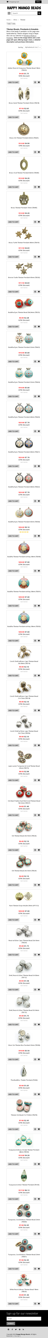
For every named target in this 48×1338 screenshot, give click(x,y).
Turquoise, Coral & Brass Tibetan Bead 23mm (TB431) (24, 1255)
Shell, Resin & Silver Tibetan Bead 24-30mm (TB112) (24, 976)
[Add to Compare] (35, 82)
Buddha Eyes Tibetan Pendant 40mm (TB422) (24, 487)
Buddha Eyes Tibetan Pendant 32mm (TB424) (24, 382)
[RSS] (23, 1329)
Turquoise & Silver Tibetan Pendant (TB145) (24, 1185)
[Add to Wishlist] (38, 82)
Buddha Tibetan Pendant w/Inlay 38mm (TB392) (24, 626)
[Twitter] (16, 1329)
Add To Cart (14, 82)
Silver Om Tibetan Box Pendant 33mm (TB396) (24, 1045)
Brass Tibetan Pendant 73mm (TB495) (24, 208)
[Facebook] (12, 1329)
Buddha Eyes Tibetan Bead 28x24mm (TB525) (24, 312)
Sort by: (20, 47)
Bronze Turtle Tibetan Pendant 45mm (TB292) (24, 277)
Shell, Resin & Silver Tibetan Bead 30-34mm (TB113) (24, 1011)
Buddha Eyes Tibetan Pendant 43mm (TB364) (24, 522)
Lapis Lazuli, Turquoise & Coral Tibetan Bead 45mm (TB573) (24, 767)
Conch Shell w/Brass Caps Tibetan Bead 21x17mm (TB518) (24, 697)
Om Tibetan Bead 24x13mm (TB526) (24, 836)
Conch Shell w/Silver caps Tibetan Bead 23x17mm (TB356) (24, 732)
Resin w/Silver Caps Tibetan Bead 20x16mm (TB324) (24, 941)
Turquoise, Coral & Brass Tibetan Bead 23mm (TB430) (24, 1221)
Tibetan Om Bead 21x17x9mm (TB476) (24, 1115)
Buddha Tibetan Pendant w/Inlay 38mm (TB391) (24, 591)
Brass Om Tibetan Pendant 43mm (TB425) (24, 138)
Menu (38, 2)
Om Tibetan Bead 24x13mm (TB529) (24, 871)
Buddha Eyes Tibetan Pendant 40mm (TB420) (24, 417)
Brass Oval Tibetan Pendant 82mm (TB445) (24, 173)
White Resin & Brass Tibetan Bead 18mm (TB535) (24, 1290)
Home (9, 20)
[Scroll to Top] (44, 1329)
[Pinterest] (19, 1329)
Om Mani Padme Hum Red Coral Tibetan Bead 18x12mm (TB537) (24, 802)
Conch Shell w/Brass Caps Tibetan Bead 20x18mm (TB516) (24, 662)
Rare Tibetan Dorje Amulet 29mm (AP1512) (24, 906)
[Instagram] (8, 1329)
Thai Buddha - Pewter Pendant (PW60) (24, 1080)
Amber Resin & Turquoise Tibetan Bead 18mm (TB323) (24, 69)
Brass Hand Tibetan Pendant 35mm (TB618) (24, 103)
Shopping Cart (14, 2)
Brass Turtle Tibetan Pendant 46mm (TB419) (24, 242)
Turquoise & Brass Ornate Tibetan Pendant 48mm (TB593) (24, 1151)
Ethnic (15, 20)
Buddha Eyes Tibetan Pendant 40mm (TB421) (24, 452)
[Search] (39, 13)
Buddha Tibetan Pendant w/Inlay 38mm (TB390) (24, 557)
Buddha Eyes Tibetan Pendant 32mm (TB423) (24, 347)
